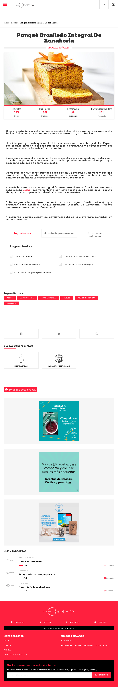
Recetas (14, 23)
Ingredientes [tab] (22, 232)
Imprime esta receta (22, 389)
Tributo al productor (15, 654)
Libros (7, 645)
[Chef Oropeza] (25, 4)
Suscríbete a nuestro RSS (60, 628)
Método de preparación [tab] (59, 232)
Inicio (6, 23)
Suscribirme (101, 675)
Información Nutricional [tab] (95, 234)
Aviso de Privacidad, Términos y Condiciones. (85, 645)
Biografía (66, 641)
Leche (26, 189)
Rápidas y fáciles (59, 48)
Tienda (7, 650)
